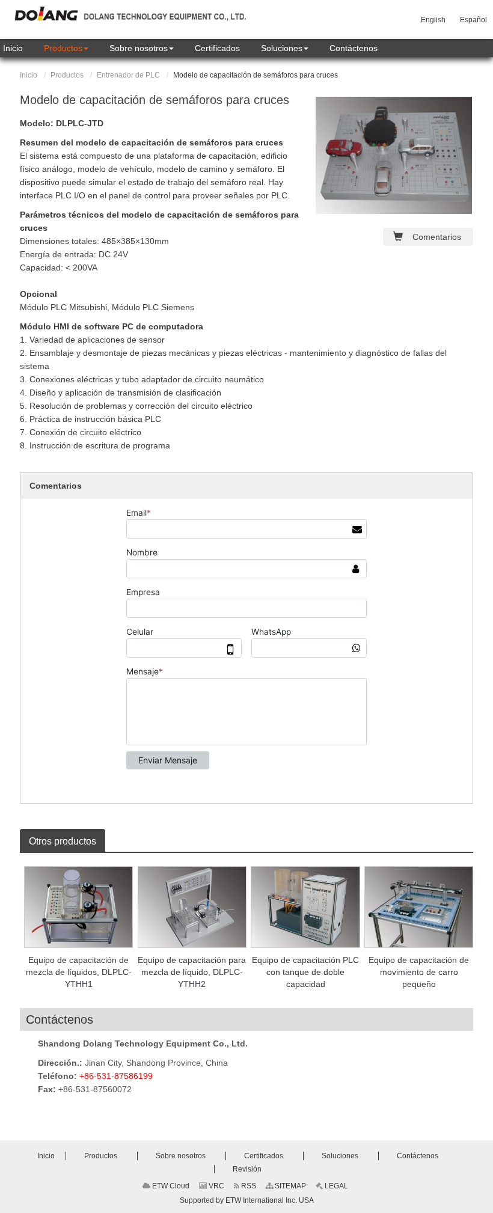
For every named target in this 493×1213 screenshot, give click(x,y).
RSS (247, 1186)
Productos (67, 75)
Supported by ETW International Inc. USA (247, 1200)
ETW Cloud (169, 1186)
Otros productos (62, 841)
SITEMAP (289, 1186)
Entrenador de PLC (128, 75)
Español (473, 20)
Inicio (28, 75)
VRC (215, 1186)
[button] (66, 48)
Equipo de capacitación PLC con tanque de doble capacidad (305, 972)
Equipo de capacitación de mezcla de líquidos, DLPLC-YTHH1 (79, 972)
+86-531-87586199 (116, 1076)
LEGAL (335, 1186)
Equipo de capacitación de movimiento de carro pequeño (419, 972)
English (433, 20)
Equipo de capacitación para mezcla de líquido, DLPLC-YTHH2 (192, 972)
